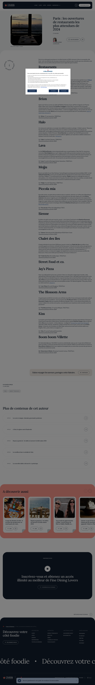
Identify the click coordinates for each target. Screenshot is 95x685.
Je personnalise (32, 90)
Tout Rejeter (53, 90)
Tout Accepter (63, 90)
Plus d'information (44, 87)
